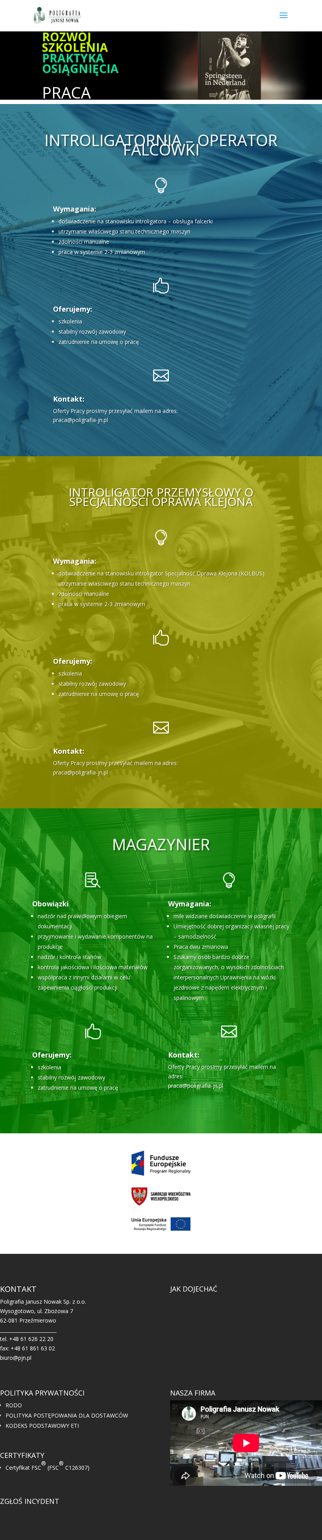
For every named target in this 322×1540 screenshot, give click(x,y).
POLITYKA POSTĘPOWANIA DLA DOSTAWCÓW (66, 1415)
